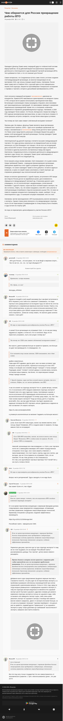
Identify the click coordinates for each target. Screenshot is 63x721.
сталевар (11, 274)
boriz (10, 468)
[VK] (39, 709)
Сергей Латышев (14, 483)
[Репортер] (7, 2)
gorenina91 (12, 258)
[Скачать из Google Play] (31, 703)
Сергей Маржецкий (10, 218)
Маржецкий (12, 492)
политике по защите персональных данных (12, 697)
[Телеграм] (9, 709)
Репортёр (7, 8)
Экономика (14, 8)
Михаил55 (12, 296)
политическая (27, 130)
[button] (57, 2)
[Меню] (61, 2)
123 (10, 321)
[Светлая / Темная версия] (51, 2)
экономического (37, 96)
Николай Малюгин (16, 420)
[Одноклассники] (24, 709)
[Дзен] (54, 709)
